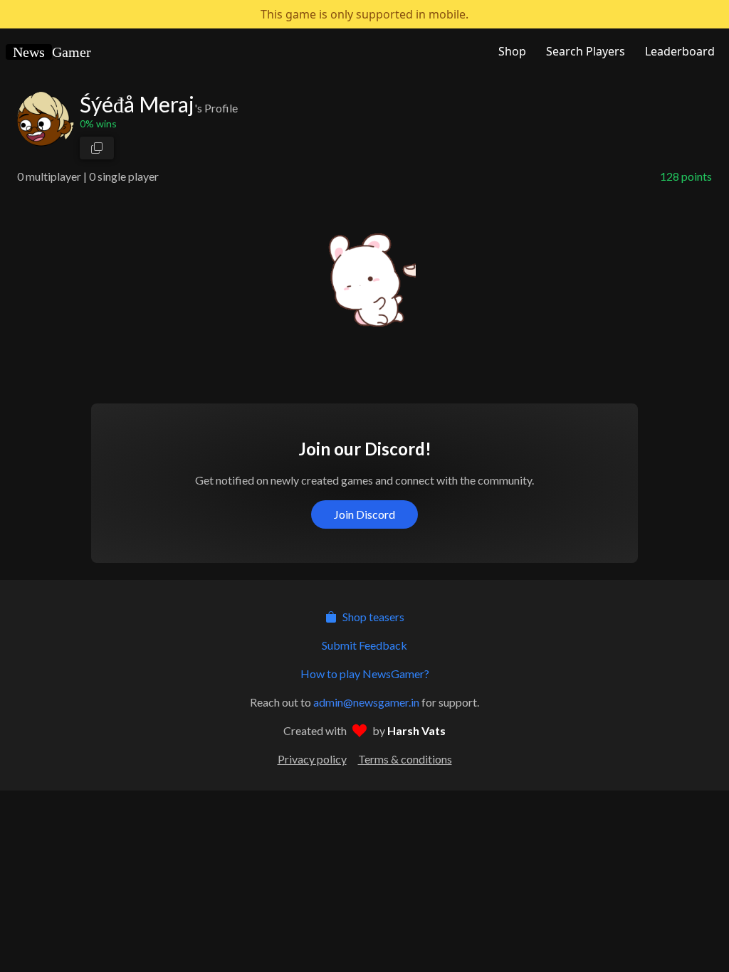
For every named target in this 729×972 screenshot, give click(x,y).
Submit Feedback (364, 645)
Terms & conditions (405, 759)
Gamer (52, 52)
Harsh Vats (416, 730)
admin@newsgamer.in (366, 702)
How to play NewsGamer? (364, 673)
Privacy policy (312, 759)
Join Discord (364, 514)
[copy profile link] (97, 148)
